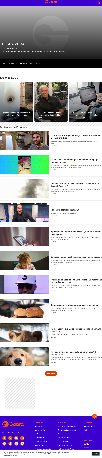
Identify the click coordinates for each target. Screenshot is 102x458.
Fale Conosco (35, 63)
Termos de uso (40, 445)
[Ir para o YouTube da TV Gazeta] (16, 438)
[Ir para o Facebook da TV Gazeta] (4, 438)
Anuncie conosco (90, 426)
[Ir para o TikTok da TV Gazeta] (10, 444)
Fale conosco (39, 438)
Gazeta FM (62, 434)
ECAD (37, 434)
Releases (87, 448)
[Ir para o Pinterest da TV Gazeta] (4, 444)
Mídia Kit (87, 430)
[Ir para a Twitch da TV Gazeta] (22, 444)
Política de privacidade (43, 449)
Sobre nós (38, 426)
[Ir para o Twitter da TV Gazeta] (10, 438)
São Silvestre (63, 441)
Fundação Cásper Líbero (67, 426)
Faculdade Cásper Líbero (67, 430)
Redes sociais (40, 430)
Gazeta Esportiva (64, 438)
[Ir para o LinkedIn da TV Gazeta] (16, 444)
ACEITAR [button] (95, 454)
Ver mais (51, 373)
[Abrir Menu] (3, 3)
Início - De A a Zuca (10, 63)
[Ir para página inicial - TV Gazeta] (15, 424)
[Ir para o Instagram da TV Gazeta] (22, 438)
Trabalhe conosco (41, 441)
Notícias (86, 444)
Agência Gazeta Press (66, 449)
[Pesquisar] (99, 2)
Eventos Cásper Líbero (66, 445)
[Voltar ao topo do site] (94, 416)
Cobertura (87, 434)
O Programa (23, 63)
